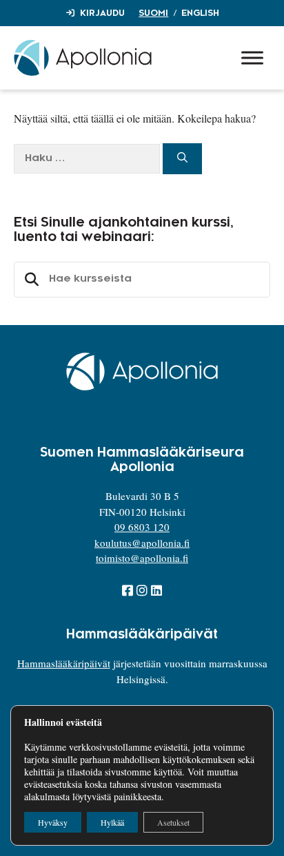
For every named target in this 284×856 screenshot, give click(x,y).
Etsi (29, 279)
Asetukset (173, 822)
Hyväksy (53, 822)
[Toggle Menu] (252, 57)
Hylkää (112, 822)
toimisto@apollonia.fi (142, 558)
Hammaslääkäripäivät (63, 663)
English (200, 13)
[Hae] (182, 158)
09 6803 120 (142, 527)
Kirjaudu (102, 13)
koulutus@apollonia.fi (142, 543)
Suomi (153, 13)
